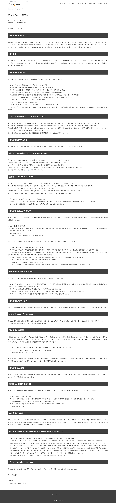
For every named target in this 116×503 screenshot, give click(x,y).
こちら (28, 170)
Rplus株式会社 (60, 500)
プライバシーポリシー (58, 494)
